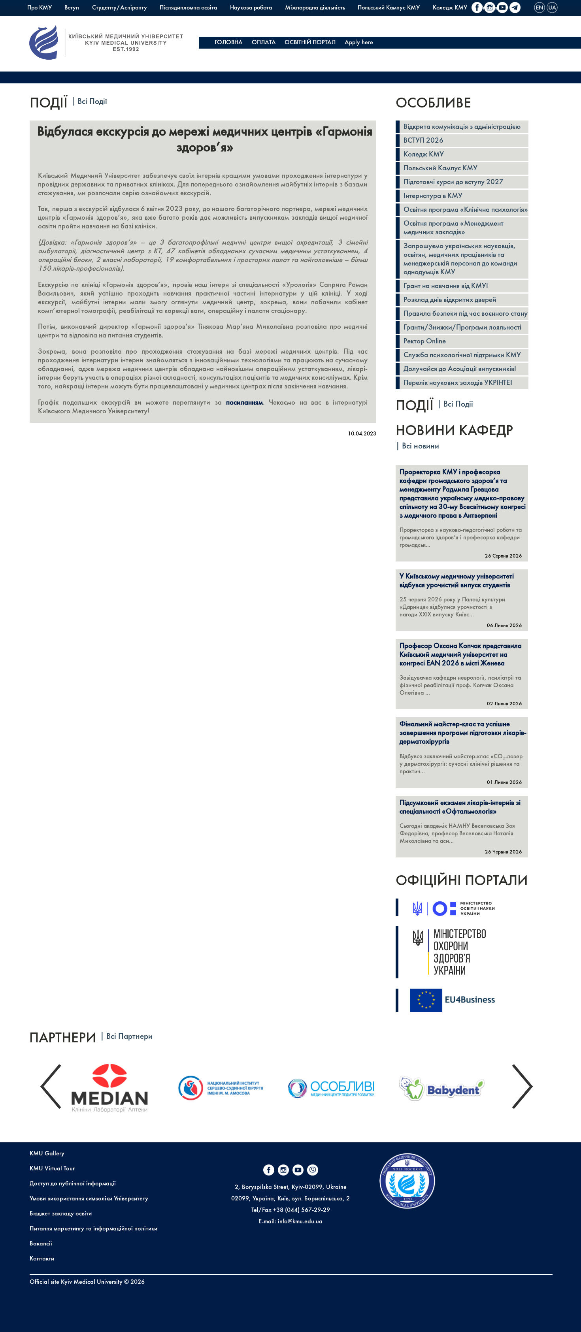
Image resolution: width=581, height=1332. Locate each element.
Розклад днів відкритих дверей (450, 299)
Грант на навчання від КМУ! (446, 286)
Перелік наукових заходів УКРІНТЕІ (458, 382)
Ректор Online (425, 341)
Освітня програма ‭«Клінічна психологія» (466, 209)
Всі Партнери (129, 1036)
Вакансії (41, 1244)
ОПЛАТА (264, 43)
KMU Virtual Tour (52, 1169)
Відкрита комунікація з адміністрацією (462, 126)
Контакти (42, 1259)
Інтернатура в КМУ (433, 196)
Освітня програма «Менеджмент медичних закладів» (454, 228)
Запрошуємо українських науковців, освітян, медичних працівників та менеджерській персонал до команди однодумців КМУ (460, 259)
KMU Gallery (47, 1154)
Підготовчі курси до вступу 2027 (454, 182)
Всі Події (92, 102)
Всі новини (420, 446)
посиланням (244, 402)
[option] (118, 1086)
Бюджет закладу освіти (61, 1214)
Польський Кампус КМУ (389, 8)
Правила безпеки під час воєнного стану (466, 313)
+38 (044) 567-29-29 (301, 1210)
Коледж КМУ (450, 8)
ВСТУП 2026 (423, 140)
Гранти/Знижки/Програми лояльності (462, 327)
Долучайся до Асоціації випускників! (460, 369)
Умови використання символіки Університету (89, 1199)
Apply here (359, 43)
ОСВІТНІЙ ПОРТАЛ (310, 43)
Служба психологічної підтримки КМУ (462, 355)
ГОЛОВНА (229, 43)
